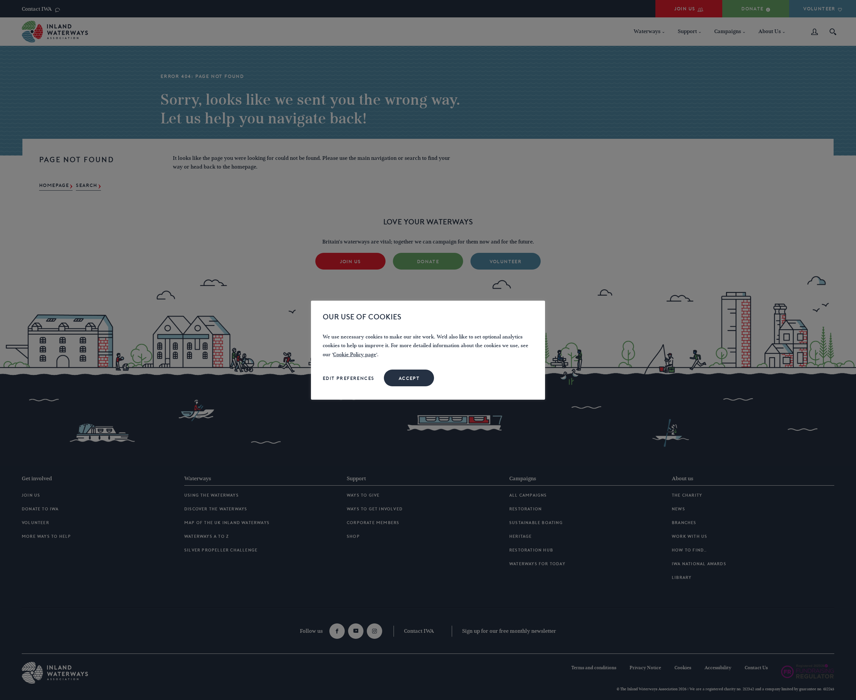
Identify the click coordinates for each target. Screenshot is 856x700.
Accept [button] (409, 378)
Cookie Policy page (354, 355)
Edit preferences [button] (348, 378)
